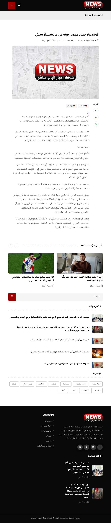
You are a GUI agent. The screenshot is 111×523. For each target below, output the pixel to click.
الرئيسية (98, 15)
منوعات (47, 421)
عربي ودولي (27, 384)
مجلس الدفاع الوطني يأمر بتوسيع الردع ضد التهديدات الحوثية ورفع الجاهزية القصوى (49, 317)
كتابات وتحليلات (44, 446)
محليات (41, 384)
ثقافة (63, 391)
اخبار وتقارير (46, 426)
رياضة (88, 15)
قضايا (48, 436)
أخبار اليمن (96, 384)
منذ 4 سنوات (65, 41)
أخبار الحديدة (80, 384)
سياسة (66, 384)
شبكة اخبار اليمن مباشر (86, 41)
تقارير (73, 391)
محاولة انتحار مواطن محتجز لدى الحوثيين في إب (66, 364)
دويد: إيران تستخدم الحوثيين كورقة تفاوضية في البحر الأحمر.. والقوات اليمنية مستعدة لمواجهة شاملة (77, 491)
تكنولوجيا (85, 391)
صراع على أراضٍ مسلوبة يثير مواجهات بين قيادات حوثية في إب (60, 340)
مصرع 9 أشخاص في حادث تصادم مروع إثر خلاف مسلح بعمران (59, 352)
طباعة (82, 106)
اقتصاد (53, 384)
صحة (14, 384)
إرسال (70, 106)
